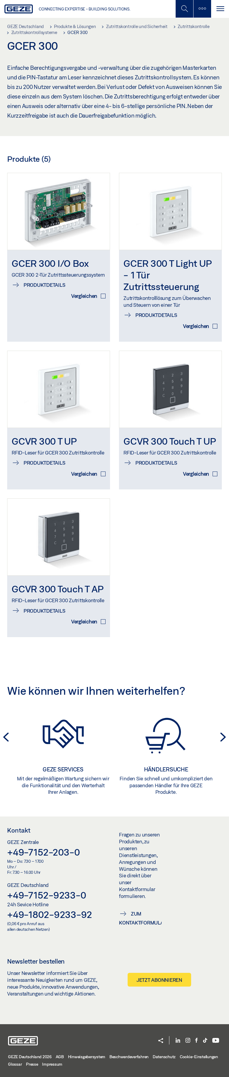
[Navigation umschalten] (220, 9)
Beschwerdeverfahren (128, 1056)
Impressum (52, 1064)
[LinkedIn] (178, 1040)
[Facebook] (196, 1040)
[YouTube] (215, 1040)
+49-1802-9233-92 (49, 914)
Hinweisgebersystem (87, 1056)
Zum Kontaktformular (140, 918)
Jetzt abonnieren (159, 980)
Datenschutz (164, 1056)
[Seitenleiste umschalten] (202, 9)
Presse (32, 1064)
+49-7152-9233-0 (46, 895)
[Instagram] (187, 1040)
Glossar (15, 1064)
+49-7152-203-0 (43, 852)
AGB (60, 1056)
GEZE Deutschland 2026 (30, 1056)
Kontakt (18, 830)
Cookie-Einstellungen (199, 1056)
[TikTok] (205, 1040)
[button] (160, 1041)
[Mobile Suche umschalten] (184, 9)
